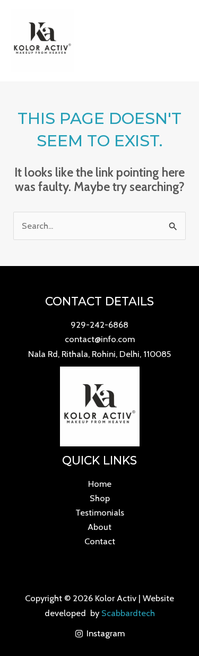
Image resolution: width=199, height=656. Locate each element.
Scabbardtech (128, 613)
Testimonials (99, 512)
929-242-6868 (99, 324)
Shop (100, 498)
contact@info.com (100, 339)
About (99, 526)
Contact (99, 541)
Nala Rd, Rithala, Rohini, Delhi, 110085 (99, 353)
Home (99, 483)
